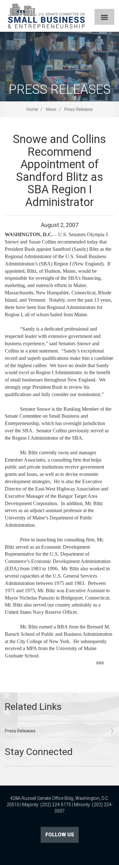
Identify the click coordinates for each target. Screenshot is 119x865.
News (51, 109)
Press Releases (60, 89)
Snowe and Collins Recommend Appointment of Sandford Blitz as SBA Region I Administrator (59, 171)
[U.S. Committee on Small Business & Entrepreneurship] (46, 16)
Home (32, 109)
